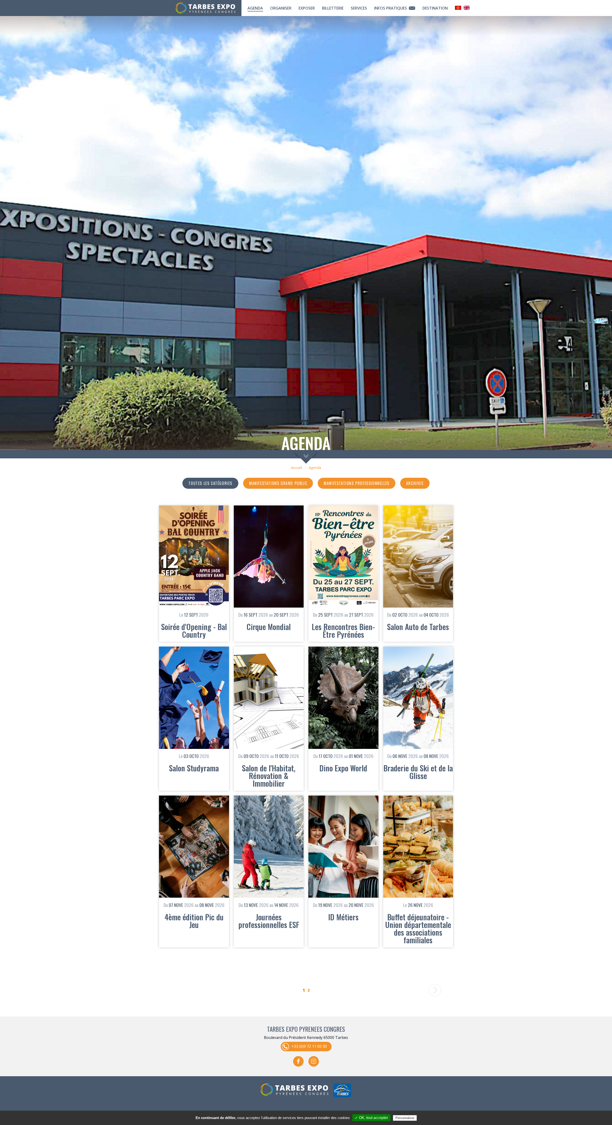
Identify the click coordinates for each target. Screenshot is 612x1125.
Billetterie (333, 8)
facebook (298, 1061)
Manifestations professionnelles (356, 483)
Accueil (296, 467)
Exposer (307, 8)
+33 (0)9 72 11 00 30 (309, 1046)
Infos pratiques (391, 8)
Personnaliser (404, 1118)
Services (359, 8)
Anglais (467, 8)
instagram (313, 1061)
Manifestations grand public (278, 483)
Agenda (255, 8)
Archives (415, 483)
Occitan (458, 8)
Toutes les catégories (210, 483)
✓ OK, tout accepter (371, 1118)
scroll (306, 457)
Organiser (280, 8)
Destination (435, 8)
